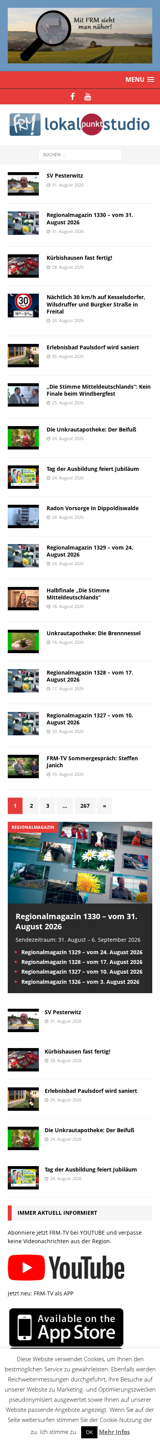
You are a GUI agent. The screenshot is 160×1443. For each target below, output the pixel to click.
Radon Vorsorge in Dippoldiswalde (93, 508)
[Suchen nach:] (80, 154)
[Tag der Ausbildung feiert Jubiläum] (23, 1185)
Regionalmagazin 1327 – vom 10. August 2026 (90, 719)
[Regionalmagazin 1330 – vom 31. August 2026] (80, 898)
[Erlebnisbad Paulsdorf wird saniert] (23, 1106)
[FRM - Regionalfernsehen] (80, 124)
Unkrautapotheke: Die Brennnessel (94, 633)
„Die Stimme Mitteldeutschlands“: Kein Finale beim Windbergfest (99, 390)
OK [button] (89, 1432)
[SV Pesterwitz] (23, 1027)
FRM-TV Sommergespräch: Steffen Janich (92, 761)
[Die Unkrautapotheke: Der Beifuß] (23, 1145)
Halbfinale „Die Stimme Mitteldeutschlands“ (78, 594)
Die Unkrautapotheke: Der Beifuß (91, 429)
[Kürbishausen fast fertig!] (23, 1067)
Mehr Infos (114, 1432)
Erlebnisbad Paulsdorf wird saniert (93, 347)
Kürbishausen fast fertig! (79, 257)
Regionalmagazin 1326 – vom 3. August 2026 (80, 981)
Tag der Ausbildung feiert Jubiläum (93, 468)
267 (85, 805)
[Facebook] (72, 96)
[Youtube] (87, 96)
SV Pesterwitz (65, 175)
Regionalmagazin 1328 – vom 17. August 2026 (90, 676)
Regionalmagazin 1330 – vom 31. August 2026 (90, 218)
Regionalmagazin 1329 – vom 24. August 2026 (90, 551)
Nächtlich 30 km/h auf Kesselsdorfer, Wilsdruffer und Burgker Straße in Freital (96, 304)
